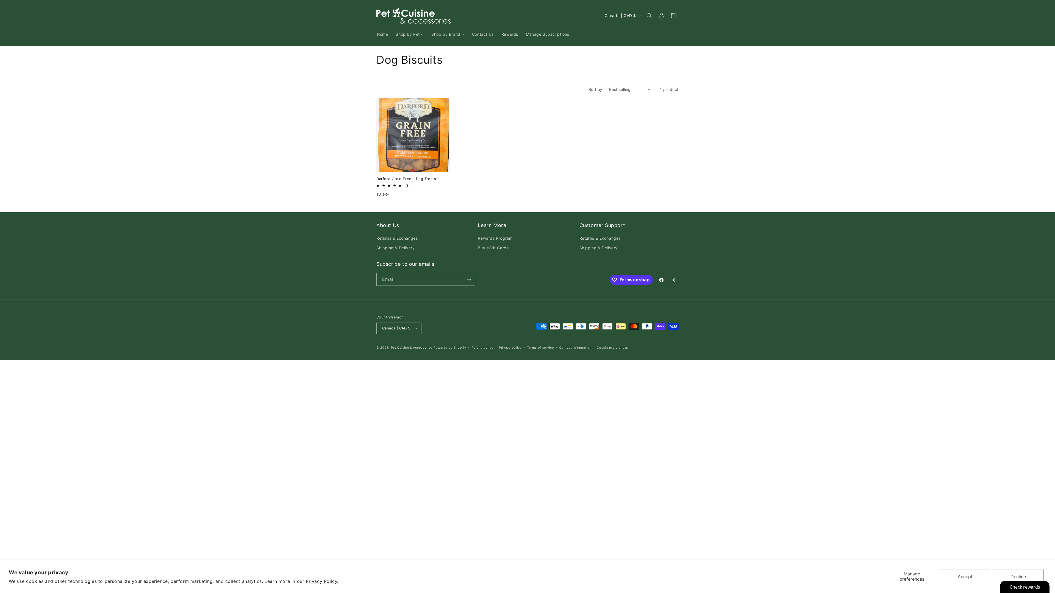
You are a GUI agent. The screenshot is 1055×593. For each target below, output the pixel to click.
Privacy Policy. (322, 581)
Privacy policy (510, 347)
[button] (649, 16)
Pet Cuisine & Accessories (412, 347)
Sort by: (596, 89)
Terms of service (540, 347)
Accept (965, 576)
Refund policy (482, 347)
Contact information (575, 347)
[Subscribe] (469, 279)
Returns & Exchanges (397, 238)
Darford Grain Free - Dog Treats (406, 179)
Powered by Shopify (450, 347)
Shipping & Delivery (395, 247)
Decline (1018, 576)
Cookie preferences (612, 347)
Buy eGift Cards (493, 247)
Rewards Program (495, 238)
